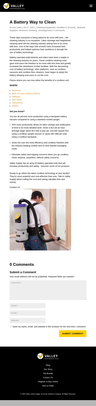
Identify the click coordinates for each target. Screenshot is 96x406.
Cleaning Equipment (46, 27)
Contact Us (48, 377)
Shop (48, 365)
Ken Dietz (17, 27)
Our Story (48, 369)
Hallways (16, 96)
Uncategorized (45, 30)
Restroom (16, 90)
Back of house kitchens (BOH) (26, 93)
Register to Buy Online (48, 382)
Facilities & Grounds (66, 27)
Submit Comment (72, 333)
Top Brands (48, 373)
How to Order (48, 386)
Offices (15, 106)
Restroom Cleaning (28, 30)
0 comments (59, 30)
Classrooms (17, 103)
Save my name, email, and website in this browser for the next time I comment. (49, 326)
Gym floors (17, 100)
